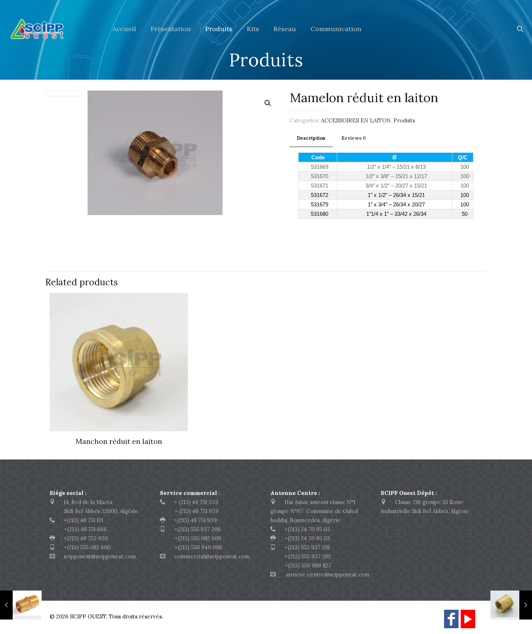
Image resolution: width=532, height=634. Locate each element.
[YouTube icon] (468, 622)
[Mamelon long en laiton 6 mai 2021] (21, 605)
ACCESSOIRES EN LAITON (356, 120)
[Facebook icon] (451, 622)
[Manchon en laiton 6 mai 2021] (511, 605)
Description (311, 138)
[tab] (311, 138)
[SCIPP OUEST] (50, 29)
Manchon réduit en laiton (119, 441)
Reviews (353, 138)
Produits (404, 120)
